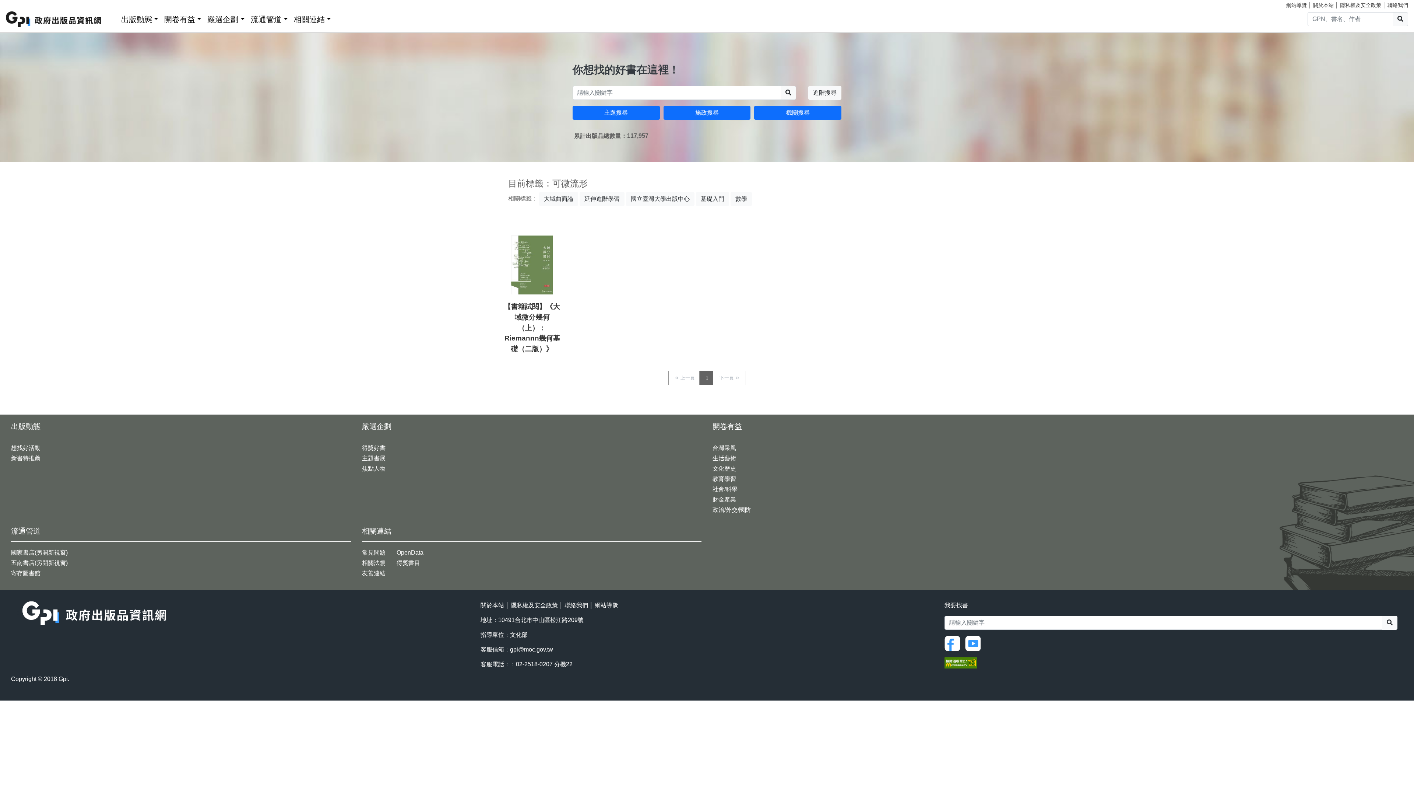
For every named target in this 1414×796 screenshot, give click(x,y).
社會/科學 (725, 489)
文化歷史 (724, 468)
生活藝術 (724, 458)
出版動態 (136, 19)
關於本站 (1323, 5)
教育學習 (724, 479)
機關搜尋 (798, 112)
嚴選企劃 (222, 19)
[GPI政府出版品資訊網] (54, 19)
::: (113, 18)
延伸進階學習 (602, 199)
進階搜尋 (825, 93)
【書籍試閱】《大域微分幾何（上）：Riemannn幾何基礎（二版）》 (532, 328)
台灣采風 (724, 448)
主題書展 (374, 458)
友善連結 (374, 573)
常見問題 (374, 552)
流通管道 (266, 19)
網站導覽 (1296, 5)
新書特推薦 (26, 458)
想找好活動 (26, 448)
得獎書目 (408, 563)
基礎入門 (712, 199)
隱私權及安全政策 (1360, 5)
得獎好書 (374, 448)
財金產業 (724, 499)
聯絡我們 (1397, 5)
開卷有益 (179, 19)
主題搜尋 (616, 112)
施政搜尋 (707, 112)
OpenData (410, 552)
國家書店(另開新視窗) (39, 552)
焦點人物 (374, 468)
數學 (741, 199)
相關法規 (374, 563)
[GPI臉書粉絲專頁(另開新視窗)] (954, 643)
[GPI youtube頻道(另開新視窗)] (974, 643)
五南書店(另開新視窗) (39, 563)
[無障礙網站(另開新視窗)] (961, 662)
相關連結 (309, 19)
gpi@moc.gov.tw (531, 649)
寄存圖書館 (26, 573)
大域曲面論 (558, 199)
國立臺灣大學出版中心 (660, 199)
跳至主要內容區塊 (20, 4)
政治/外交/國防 (732, 510)
